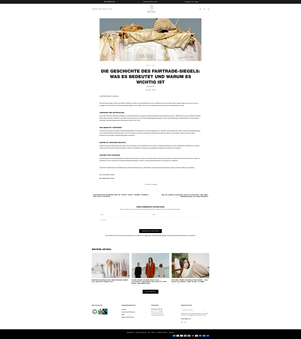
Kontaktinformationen (162, 332)
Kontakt (123, 309)
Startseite (148, 65)
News (153, 65)
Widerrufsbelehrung (127, 317)
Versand (153, 332)
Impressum (171, 332)
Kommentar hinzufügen (150, 231)
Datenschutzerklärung (141, 332)
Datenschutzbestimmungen (177, 235)
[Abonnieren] (204, 310)
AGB (122, 314)
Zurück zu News (151, 184)
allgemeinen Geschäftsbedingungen (155, 235)
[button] (200, 9)
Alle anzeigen (150, 291)
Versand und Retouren (128, 312)
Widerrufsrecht (130, 332)
